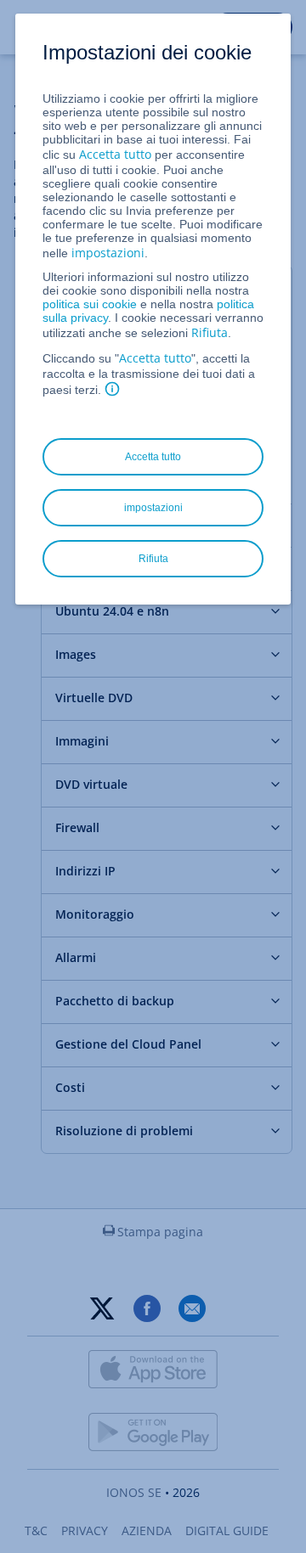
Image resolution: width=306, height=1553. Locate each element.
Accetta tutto (115, 154)
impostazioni (107, 253)
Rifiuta (209, 332)
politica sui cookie (89, 304)
